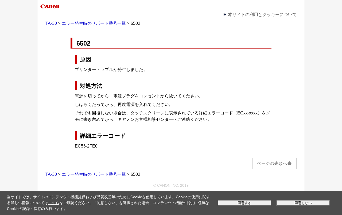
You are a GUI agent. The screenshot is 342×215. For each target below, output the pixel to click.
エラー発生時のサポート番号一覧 (94, 23)
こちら (53, 203)
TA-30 (51, 23)
